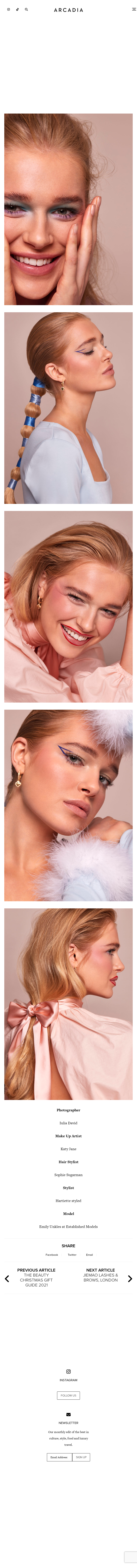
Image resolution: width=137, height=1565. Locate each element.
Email (89, 1255)
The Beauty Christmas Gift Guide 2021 (36, 1278)
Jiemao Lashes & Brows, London (100, 1275)
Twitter (72, 1255)
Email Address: (59, 1457)
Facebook (52, 1255)
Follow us (68, 1395)
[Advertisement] (68, 80)
